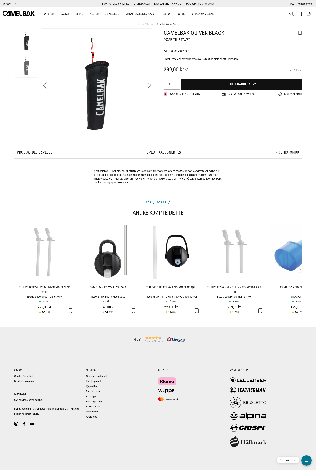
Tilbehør (165, 14)
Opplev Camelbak (203, 14)
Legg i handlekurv (241, 84)
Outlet (181, 14)
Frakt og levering (94, 401)
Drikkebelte (112, 14)
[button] (158, 339)
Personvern (92, 411)
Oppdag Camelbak (23, 376)
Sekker (80, 14)
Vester (94, 14)
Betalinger (91, 396)
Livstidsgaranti (93, 381)
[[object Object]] (186, 69)
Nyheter (48, 14)
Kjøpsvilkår (91, 386)
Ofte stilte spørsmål (96, 376)
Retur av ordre (93, 391)
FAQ (292, 3)
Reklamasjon (93, 406)
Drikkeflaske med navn (139, 14)
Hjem (139, 24)
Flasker (64, 14)
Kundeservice (305, 3)
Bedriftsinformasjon (24, 381)
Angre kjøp (91, 416)
